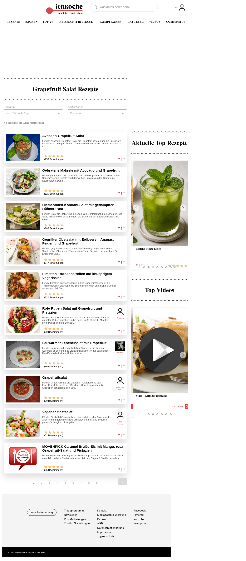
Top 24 (48, 22)
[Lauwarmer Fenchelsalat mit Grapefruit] (23, 354)
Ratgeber (136, 22)
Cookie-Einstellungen (77, 523)
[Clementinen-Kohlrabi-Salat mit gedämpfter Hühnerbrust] (23, 216)
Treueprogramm (74, 510)
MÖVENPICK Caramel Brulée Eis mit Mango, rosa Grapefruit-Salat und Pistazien (82, 449)
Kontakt (101, 510)
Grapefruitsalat (54, 377)
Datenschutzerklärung (110, 527)
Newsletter (70, 514)
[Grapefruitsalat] (23, 389)
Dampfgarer (110, 22)
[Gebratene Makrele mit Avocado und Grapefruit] (23, 182)
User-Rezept (120, 423)
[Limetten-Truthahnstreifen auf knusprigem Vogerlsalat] (23, 285)
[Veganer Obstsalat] (23, 423)
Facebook (140, 510)
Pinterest (139, 514)
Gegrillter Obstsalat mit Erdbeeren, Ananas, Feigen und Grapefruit (78, 241)
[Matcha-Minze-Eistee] (159, 203)
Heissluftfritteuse (76, 22)
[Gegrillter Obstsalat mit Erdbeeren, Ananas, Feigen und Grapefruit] (23, 251)
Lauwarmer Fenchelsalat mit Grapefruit (74, 343)
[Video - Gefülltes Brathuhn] (159, 350)
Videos (154, 22)
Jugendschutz (105, 536)
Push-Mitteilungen (75, 519)
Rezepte (13, 22)
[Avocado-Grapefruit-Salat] (23, 147)
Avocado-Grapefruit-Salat (63, 136)
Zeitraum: (10, 106)
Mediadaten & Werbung (111, 514)
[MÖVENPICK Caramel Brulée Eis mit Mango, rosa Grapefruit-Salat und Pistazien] (23, 458)
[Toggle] (180, 7)
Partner (101, 519)
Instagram (140, 523)
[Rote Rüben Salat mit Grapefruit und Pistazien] (23, 320)
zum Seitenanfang (42, 512)
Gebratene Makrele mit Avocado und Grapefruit (81, 170)
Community (175, 22)
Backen (31, 22)
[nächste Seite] (122, 481)
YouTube (139, 519)
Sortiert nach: (76, 106)
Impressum (104, 532)
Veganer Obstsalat (57, 412)
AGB (100, 523)
